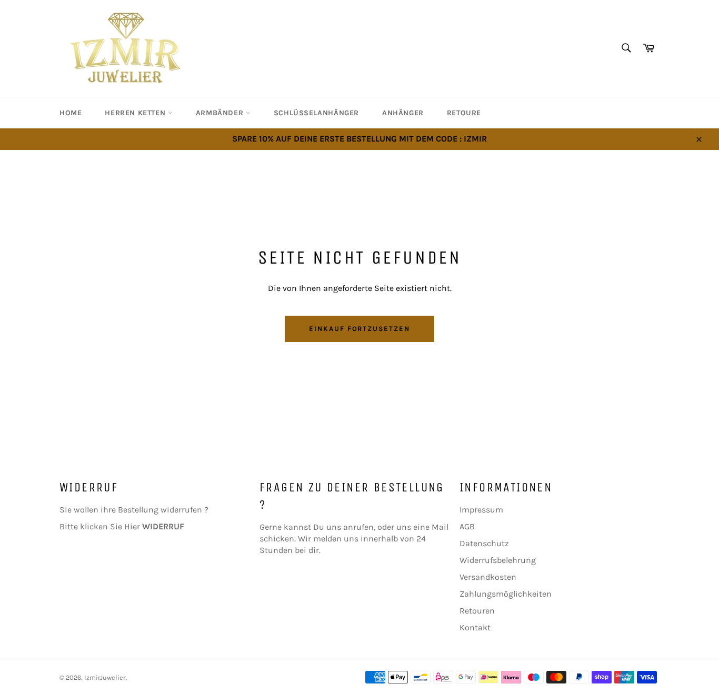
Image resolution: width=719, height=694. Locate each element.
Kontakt (475, 627)
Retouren (477, 611)
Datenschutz (484, 543)
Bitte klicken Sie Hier (121, 526)
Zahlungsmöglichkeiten (506, 594)
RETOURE (464, 112)
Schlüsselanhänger (316, 112)
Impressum (481, 510)
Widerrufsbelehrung (498, 560)
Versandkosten (488, 577)
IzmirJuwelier (105, 677)
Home (70, 112)
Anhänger (403, 112)
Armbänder (221, 112)
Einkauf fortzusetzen (359, 329)
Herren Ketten (136, 112)
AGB (467, 526)
